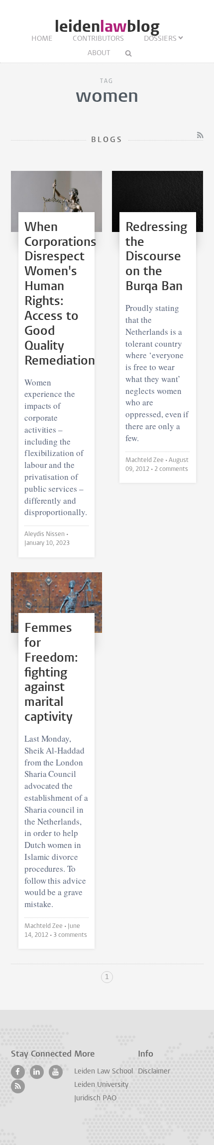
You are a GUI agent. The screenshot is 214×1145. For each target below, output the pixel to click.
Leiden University (101, 1085)
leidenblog (107, 26)
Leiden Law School (103, 1071)
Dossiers (160, 39)
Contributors (98, 39)
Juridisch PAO (95, 1098)
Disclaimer (154, 1071)
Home (42, 39)
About (99, 53)
